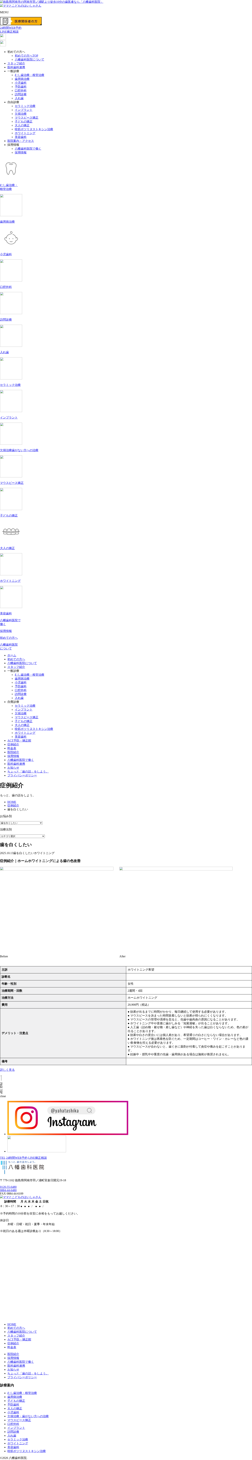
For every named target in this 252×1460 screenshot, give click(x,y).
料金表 (11, 748)
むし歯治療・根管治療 (29, 75)
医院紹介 (13, 752)
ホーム (11, 655)
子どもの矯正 (23, 121)
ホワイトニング (25, 133)
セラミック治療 (25, 106)
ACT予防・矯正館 (19, 740)
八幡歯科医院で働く (28, 148)
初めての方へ (16, 659)
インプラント (23, 109)
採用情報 (21, 152)
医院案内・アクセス (20, 140)
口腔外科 (21, 90)
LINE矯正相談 (37, 1157)
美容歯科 (21, 137)
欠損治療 (21, 113)
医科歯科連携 (16, 67)
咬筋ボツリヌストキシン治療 (34, 129)
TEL (2, 1157)
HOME (11, 1324)
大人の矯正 (22, 125)
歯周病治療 (22, 78)
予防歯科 (21, 86)
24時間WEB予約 (16, 1157)
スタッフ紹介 (16, 63)
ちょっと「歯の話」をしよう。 (28, 771)
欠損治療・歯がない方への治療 (28, 1416)
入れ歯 (19, 98)
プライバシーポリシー (22, 775)
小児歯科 (21, 82)
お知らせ (13, 767)
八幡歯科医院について (29, 59)
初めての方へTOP (26, 55)
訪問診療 (21, 94)
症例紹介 (13, 744)
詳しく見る (7, 1069)
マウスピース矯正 (26, 117)
